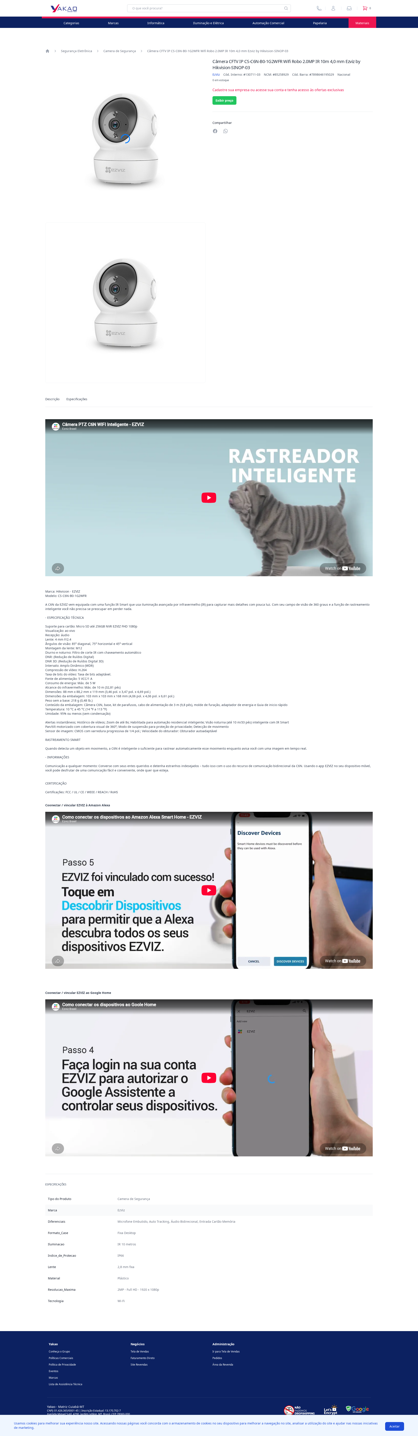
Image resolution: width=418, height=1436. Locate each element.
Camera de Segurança (119, 51)
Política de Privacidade (62, 1364)
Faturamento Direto (143, 1358)
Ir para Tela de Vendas (226, 1351)
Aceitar (394, 1426)
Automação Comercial (268, 23)
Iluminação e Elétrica (208, 23)
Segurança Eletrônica (76, 51)
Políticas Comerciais (61, 1358)
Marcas (113, 23)
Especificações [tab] (76, 399)
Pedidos (217, 1358)
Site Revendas (139, 1364)
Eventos (53, 1371)
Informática (155, 23)
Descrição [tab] (52, 399)
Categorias (71, 23)
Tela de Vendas (140, 1351)
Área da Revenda (222, 1364)
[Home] (47, 51)
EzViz (216, 74)
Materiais (362, 23)
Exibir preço (224, 100)
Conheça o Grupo (59, 1351)
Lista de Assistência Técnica (65, 1384)
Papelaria (320, 23)
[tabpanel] (209, 858)
